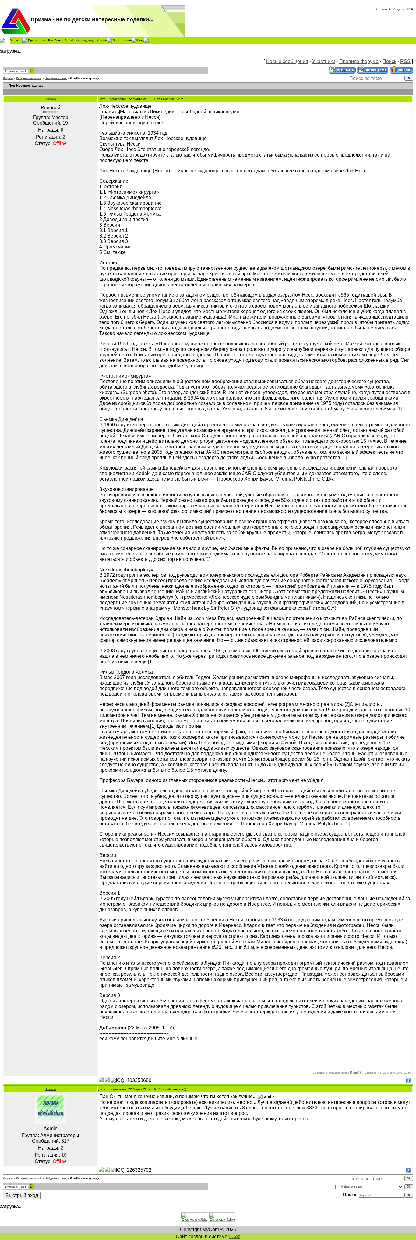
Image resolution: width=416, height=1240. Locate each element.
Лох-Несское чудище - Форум (85, 40)
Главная (15, 40)
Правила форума (359, 61)
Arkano (50, 1089)
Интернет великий (28, 78)
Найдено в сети (56, 78)
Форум (8, 78)
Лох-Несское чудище (84, 78)
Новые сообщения (287, 61)
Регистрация (122, 40)
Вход (140, 40)
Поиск (389, 61)
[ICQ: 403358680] (131, 1080)
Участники (323, 61)
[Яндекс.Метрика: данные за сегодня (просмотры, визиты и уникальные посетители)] (222, 1217)
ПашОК (50, 98)
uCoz (234, 1236)
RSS (405, 61)
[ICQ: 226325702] (131, 1170)
